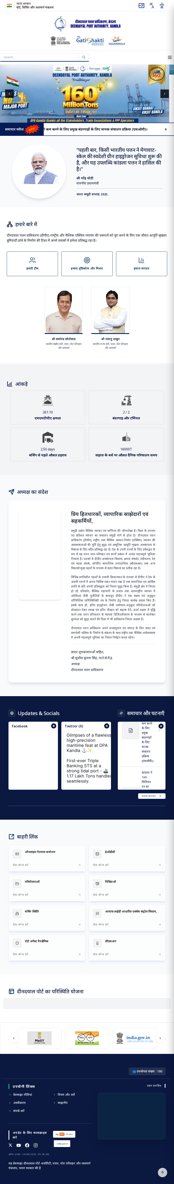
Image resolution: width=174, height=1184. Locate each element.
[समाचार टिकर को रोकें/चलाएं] (106, 725)
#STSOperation (82, 783)
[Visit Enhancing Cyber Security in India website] (134, 1038)
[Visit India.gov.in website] (87, 1038)
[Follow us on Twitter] (10, 1145)
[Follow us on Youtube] (19, 1145)
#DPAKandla (79, 772)
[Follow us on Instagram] (36, 1145)
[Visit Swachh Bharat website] (39, 1038)
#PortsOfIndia (80, 788)
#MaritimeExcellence (88, 778)
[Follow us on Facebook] (27, 1145)
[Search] (84, 57)
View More (149, 796)
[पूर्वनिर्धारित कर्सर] (162, 1172)
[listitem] (46, 858)
